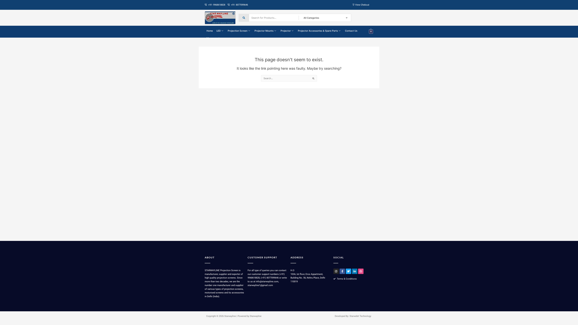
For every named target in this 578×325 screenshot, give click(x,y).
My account (213, 38)
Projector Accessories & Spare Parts (318, 30)
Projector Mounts (264, 30)
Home (210, 30)
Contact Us (351, 30)
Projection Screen (237, 30)
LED (218, 30)
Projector (286, 30)
